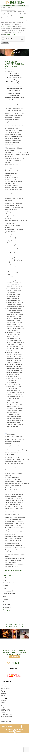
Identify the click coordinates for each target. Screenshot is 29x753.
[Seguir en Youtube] (15, 741)
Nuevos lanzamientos (9, 593)
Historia (2, 683)
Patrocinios (6, 596)
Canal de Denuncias (6, 721)
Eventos (5, 585)
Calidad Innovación (5, 688)
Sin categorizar (7, 607)
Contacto (3, 712)
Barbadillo (3, 693)
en (22, 17)
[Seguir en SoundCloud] (15, 745)
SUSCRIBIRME (5, 42)
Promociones (7, 604)
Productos (3, 700)
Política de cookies (18, 729)
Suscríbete (14, 656)
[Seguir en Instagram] (15, 737)
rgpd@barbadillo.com (6, 26)
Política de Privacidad (6, 716)
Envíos (2, 707)
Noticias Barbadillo (8, 591)
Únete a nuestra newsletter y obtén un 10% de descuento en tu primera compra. (14, 652)
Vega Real (3, 695)
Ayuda (2, 705)
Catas (4, 580)
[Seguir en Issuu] (15, 750)
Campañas (6, 577)
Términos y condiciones (6, 714)
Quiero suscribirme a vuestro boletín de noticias (15, 18)
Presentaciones (7, 602)
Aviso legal (9, 729)
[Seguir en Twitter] (15, 732)
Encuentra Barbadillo (9, 583)
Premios (5, 599)
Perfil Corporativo (5, 686)
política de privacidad (10, 34)
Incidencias (3, 718)
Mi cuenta (3, 702)
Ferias (4, 588)
